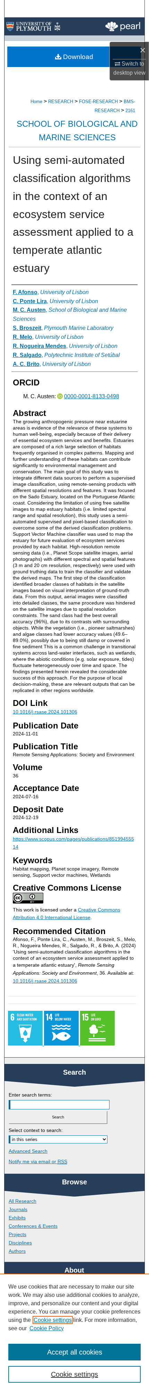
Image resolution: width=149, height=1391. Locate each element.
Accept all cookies (74, 1352)
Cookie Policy (46, 1328)
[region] (74, 1332)
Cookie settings (53, 1320)
